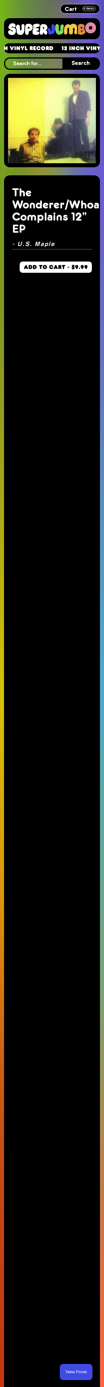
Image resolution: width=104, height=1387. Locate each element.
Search (81, 63)
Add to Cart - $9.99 (56, 267)
